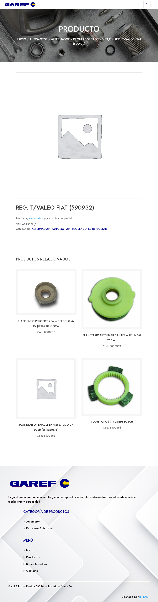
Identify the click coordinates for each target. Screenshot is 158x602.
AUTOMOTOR (38, 39)
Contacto (32, 571)
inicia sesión (36, 218)
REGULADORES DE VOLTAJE (92, 39)
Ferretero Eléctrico (39, 528)
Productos (33, 557)
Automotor (33, 521)
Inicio (21, 39)
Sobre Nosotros (36, 564)
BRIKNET (144, 597)
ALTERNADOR (60, 39)
